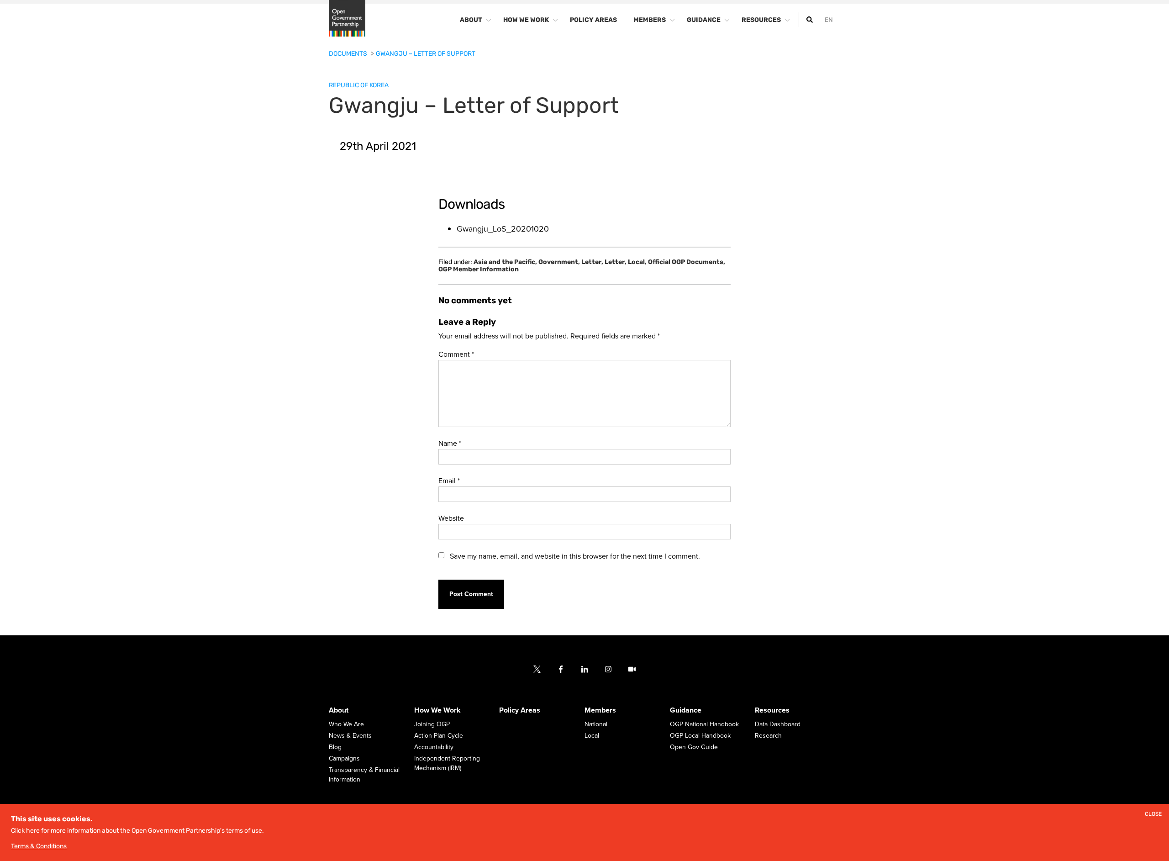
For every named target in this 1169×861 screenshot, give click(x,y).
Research (768, 736)
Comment (456, 354)
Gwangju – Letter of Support (425, 54)
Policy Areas (519, 710)
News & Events (350, 736)
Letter (592, 262)
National (595, 725)
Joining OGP (432, 725)
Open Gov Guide (694, 747)
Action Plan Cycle (438, 736)
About (338, 710)
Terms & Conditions (39, 846)
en (829, 20)
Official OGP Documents (686, 262)
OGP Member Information (478, 269)
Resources (772, 710)
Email (449, 481)
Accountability (433, 747)
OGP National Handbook (704, 725)
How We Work (437, 710)
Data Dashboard (777, 725)
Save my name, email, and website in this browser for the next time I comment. (575, 556)
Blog (335, 747)
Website (451, 518)
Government (559, 262)
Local (637, 262)
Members (600, 710)
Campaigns (344, 759)
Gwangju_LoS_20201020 (503, 229)
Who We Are (346, 725)
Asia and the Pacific (505, 262)
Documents (349, 54)
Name (449, 443)
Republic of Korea (359, 85)
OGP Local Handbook (700, 736)
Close (1153, 814)
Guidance (685, 710)
